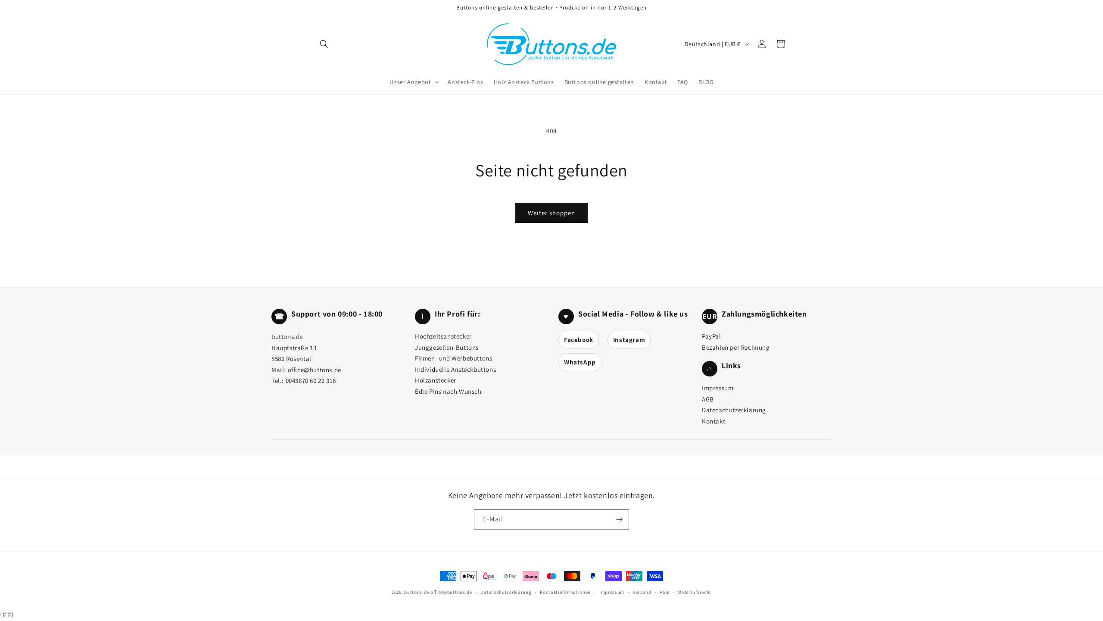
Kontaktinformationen (565, 592)
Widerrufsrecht (694, 592)
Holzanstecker (435, 380)
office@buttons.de (314, 370)
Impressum (717, 388)
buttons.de (416, 592)
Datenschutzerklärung (734, 410)
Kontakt (713, 421)
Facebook (578, 340)
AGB (708, 399)
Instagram (629, 340)
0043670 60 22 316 (311, 380)
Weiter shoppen (551, 213)
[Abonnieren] (619, 519)
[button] (413, 82)
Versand (642, 592)
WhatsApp (580, 362)
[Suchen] (324, 43)
